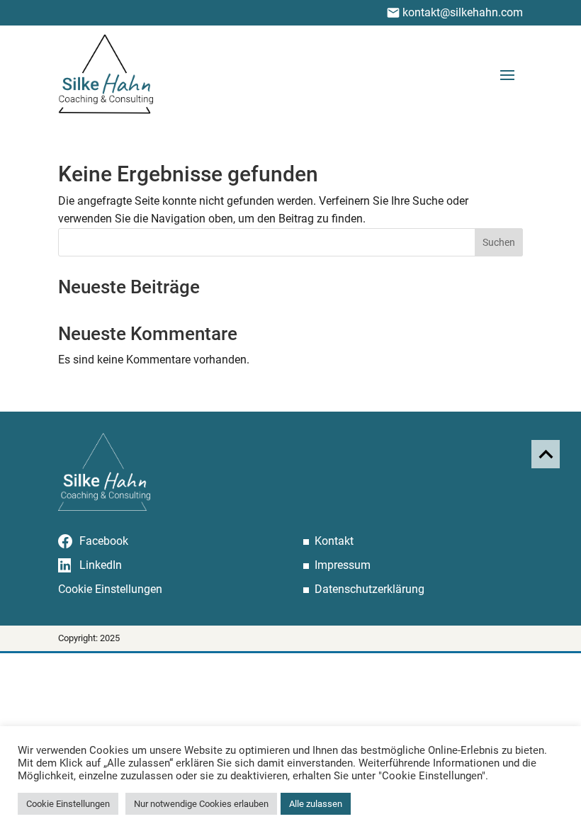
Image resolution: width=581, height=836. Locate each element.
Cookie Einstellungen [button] (110, 589)
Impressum (343, 565)
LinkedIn (100, 565)
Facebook (103, 541)
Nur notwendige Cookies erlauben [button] (201, 803)
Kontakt (334, 541)
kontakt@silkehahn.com (462, 12)
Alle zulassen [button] (315, 803)
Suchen (499, 242)
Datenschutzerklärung (369, 589)
